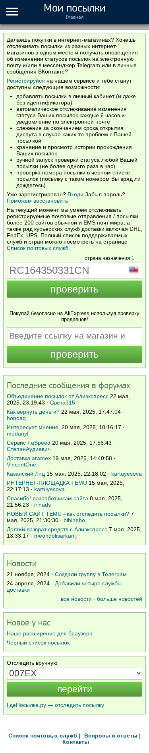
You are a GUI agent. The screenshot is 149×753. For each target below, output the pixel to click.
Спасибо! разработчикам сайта (47, 498)
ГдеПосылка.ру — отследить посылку (55, 705)
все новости (76, 599)
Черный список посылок (38, 642)
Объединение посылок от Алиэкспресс (57, 396)
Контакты (75, 742)
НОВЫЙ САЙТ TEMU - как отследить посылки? (68, 514)
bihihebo (74, 520)
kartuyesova (126, 473)
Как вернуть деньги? (33, 411)
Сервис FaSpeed (28, 442)
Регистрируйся (26, 80)
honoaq (16, 418)
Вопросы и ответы (110, 735)
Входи (75, 194)
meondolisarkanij (55, 535)
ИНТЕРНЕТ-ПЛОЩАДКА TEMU (47, 483)
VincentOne (21, 464)
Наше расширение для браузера (50, 633)
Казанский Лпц (26, 473)
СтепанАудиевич (28, 449)
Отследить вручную (32, 663)
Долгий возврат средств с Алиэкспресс (57, 529)
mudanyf (18, 433)
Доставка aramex (29, 458)
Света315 (62, 402)
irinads (42, 504)
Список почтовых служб (37, 248)
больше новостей (119, 599)
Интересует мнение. (33, 427)
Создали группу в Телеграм (91, 574)
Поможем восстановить (37, 200)
